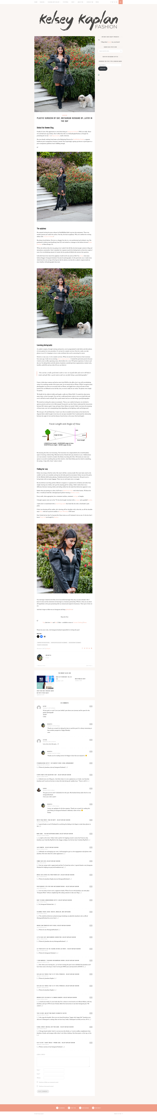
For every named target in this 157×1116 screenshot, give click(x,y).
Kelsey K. (48, 648)
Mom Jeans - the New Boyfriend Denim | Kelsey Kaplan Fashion (55, 833)
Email (38, 1074)
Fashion (42, 2)
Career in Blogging (43, 642)
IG (49, 136)
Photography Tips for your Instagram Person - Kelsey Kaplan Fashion (58, 886)
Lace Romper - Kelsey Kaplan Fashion (47, 847)
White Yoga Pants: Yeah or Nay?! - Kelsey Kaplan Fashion (53, 820)
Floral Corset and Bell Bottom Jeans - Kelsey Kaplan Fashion (55, 1027)
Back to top (118, 1113)
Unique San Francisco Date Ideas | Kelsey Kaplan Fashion (54, 925)
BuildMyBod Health (78, 139)
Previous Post (41, 665)
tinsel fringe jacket (61, 504)
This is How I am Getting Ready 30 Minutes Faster (52, 1013)
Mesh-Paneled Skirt (80, 678)
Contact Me (90, 2)
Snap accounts (56, 136)
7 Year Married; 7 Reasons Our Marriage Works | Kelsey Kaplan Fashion (58, 960)
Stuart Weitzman (63, 511)
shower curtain (75, 493)
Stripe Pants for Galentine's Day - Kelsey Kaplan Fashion (54, 774)
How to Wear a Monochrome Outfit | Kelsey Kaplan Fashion (54, 900)
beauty (109, 42)
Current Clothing (78, 622)
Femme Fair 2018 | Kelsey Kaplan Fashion (48, 861)
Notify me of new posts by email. (46, 1086)
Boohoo (56, 517)
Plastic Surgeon (42, 644)
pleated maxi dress (68, 490)
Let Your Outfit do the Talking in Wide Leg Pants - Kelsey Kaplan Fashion (59, 948)
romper (78, 500)
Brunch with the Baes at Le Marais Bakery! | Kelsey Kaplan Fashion (57, 997)
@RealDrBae (69, 609)
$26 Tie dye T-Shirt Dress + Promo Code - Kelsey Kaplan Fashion (56, 1042)
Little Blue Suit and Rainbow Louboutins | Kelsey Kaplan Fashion (56, 937)
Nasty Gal (42, 517)
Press (97, 2)
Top (44, 622)
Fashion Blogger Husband (59, 642)
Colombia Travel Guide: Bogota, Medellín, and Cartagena (54, 911)
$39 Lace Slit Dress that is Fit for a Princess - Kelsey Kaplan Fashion (58, 974)
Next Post (89, 665)
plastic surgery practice (63, 359)
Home (35, 2)
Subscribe (102, 68)
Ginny (81, 256)
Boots (85, 622)
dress (41, 511)
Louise (45, 788)
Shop (72, 2)
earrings (75, 496)
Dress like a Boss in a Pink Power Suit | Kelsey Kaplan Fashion (55, 874)
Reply (91, 706)
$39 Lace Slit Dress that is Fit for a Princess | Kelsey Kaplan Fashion (58, 985)
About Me (80, 2)
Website (38, 1078)
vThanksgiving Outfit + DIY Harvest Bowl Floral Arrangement (55, 763)
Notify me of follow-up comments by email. (48, 1082)
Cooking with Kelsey (53, 2)
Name (38, 1070)
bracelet (90, 500)
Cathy (44, 706)
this (51, 622)
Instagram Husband (73, 132)
